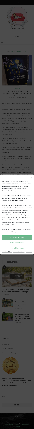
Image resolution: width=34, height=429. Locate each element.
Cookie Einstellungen (17, 248)
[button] (31, 177)
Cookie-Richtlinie (7, 252)
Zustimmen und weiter (17, 237)
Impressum (29, 252)
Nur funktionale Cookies (17, 243)
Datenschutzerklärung (19, 252)
